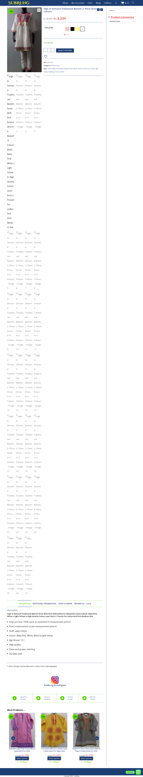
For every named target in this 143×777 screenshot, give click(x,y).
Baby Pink (55, 69)
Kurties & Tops (55, 65)
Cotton (80, 69)
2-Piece (49, 69)
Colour (49, 27)
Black (75, 69)
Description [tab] (24, 603)
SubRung (18, 3)
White (62, 72)
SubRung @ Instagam (55, 685)
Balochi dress (69, 69)
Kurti (88, 69)
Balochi (61, 69)
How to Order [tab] (65, 603)
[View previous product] (98, 9)
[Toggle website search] (133, 3)
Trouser (57, 72)
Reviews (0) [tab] (79, 603)
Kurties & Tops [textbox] (122, 21)
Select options (65, 50)
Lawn (93, 69)
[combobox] (122, 21)
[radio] (67, 29)
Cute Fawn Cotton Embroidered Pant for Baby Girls (86, 750)
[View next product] (101, 9)
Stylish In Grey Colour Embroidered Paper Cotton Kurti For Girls (54, 750)
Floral (85, 69)
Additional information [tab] (44, 603)
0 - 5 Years (22, 762)
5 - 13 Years (54, 762)
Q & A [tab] (88, 603)
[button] (39, 10)
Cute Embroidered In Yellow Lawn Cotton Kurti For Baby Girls (22, 750)
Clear (67, 34)
